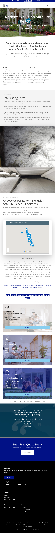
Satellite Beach (33, 287)
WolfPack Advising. (27, 526)
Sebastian (48, 285)
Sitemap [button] (16, 529)
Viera (40, 287)
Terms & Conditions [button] (36, 529)
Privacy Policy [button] (24, 529)
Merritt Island (33, 285)
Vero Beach (16, 287)
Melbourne (18, 285)
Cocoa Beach (24, 287)
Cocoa (12, 285)
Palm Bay (25, 285)
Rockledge (41, 285)
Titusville (6, 285)
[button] (52, 5)
